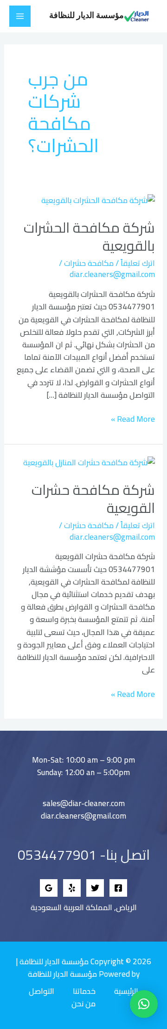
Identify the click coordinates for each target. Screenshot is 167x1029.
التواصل (41, 991)
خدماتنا (84, 991)
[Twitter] (95, 888)
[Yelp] (72, 888)
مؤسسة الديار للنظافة (86, 16)
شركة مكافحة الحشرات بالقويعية (89, 237)
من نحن (83, 1004)
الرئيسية (126, 991)
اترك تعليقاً (138, 263)
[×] (144, 1004)
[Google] (49, 888)
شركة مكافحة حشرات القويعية (93, 499)
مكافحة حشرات (89, 263)
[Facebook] (118, 888)
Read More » (133, 419)
